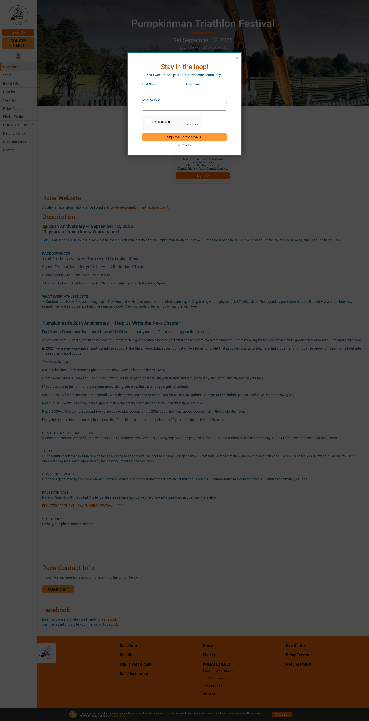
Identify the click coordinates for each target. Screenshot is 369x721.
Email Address (152, 99)
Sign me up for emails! (184, 137)
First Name (150, 84)
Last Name (194, 84)
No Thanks (184, 145)
